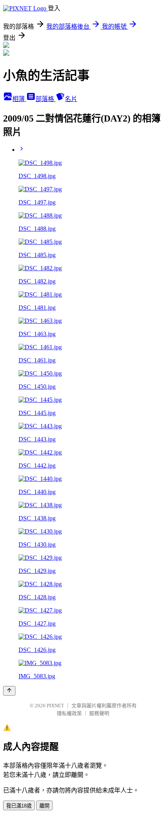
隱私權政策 (69, 713)
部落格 (46, 99)
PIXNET (55, 705)
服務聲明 (99, 713)
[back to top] (9, 691)
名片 (71, 99)
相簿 (19, 99)
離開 (44, 806)
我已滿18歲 (19, 806)
